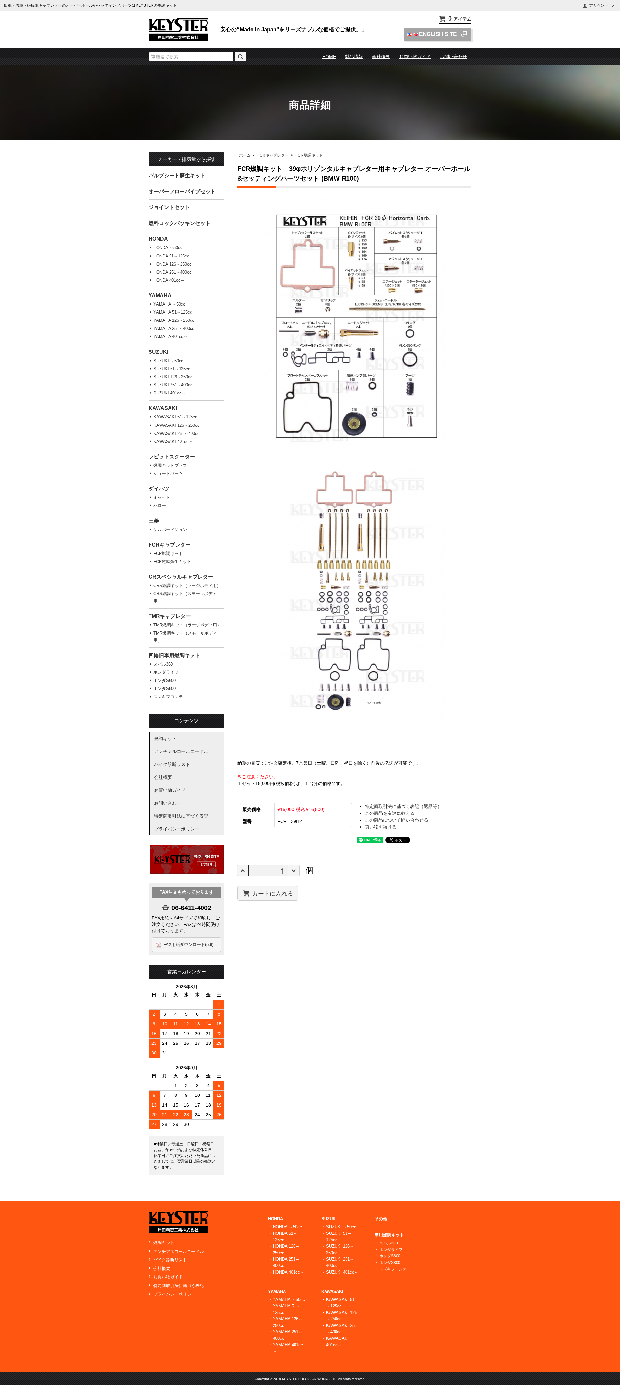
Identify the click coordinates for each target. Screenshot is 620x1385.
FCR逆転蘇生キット (172, 561)
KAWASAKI (163, 408)
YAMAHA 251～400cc (173, 328)
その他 (381, 1218)
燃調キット (165, 738)
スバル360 (163, 664)
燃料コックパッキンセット (180, 223)
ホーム (245, 155)
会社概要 (381, 56)
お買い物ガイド (415, 56)
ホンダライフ (166, 672)
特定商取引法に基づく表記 (181, 816)
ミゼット (161, 497)
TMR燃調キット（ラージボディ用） (187, 625)
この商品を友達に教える (390, 813)
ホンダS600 (164, 680)
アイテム (459, 19)
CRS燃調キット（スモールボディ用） (185, 597)
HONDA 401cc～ (169, 280)
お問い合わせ (453, 56)
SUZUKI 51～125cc (171, 368)
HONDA (158, 239)
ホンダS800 (164, 688)
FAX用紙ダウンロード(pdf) (188, 944)
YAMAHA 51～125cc (172, 312)
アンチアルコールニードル (181, 751)
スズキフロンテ (168, 696)
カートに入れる (272, 893)
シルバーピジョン (170, 529)
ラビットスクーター (172, 456)
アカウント (598, 5)
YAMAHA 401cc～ (170, 336)
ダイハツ (159, 488)
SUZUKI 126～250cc (172, 376)
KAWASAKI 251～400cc (176, 433)
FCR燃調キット (309, 155)
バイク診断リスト (172, 764)
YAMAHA (160, 295)
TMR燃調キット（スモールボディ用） (185, 637)
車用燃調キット (389, 1235)
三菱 (154, 521)
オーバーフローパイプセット (182, 191)
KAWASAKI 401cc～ (173, 441)
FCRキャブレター (273, 155)
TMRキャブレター (170, 616)
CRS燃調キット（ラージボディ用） (187, 585)
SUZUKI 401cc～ (169, 393)
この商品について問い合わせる (396, 820)
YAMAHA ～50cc (169, 304)
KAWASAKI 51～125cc (175, 416)
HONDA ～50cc (167, 247)
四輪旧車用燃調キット (174, 655)
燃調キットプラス (170, 465)
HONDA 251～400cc (172, 272)
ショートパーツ (168, 473)
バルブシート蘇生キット (177, 175)
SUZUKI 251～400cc (172, 385)
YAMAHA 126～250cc (173, 320)
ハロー (159, 505)
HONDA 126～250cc (172, 264)
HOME (329, 56)
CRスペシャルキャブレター (181, 577)
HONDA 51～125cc (171, 256)
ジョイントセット (169, 207)
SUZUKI (158, 352)
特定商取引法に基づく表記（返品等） (403, 806)
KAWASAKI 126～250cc (176, 425)
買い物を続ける (381, 826)
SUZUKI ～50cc (168, 360)
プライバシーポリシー (176, 829)
